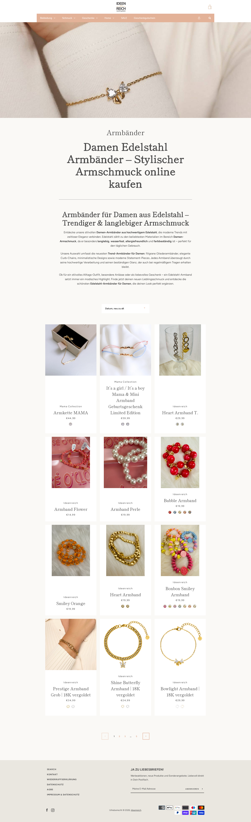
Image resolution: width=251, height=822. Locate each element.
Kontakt (52, 774)
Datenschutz (55, 784)
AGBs (50, 789)
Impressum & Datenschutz (63, 794)
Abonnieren (192, 789)
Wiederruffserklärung (62, 779)
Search (51, 769)
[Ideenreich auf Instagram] (52, 810)
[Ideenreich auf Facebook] (47, 810)
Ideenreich (136, 810)
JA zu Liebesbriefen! (147, 769)
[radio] (70, 424)
